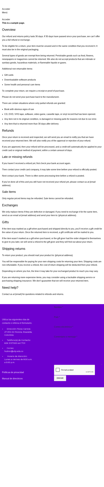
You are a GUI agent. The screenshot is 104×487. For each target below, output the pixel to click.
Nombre (58, 307)
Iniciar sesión (30, 482)
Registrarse (18, 482)
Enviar (60, 378)
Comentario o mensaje (65, 337)
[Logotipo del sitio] (21, 2)
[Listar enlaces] (17, 348)
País (57, 317)
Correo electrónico (63, 327)
